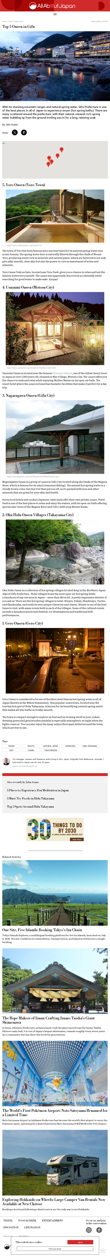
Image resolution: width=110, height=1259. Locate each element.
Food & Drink (27, 1220)
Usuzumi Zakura (62, 373)
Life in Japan (32, 1227)
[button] (48, 164)
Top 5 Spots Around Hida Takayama (30, 807)
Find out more (55, 1248)
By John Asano (10, 124)
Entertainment (52, 1220)
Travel (8, 1220)
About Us (8, 1235)
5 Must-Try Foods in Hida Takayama (30, 798)
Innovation (10, 1227)
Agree (80, 1242)
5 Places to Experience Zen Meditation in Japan (38, 790)
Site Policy (24, 1235)
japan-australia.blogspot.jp (24, 766)
